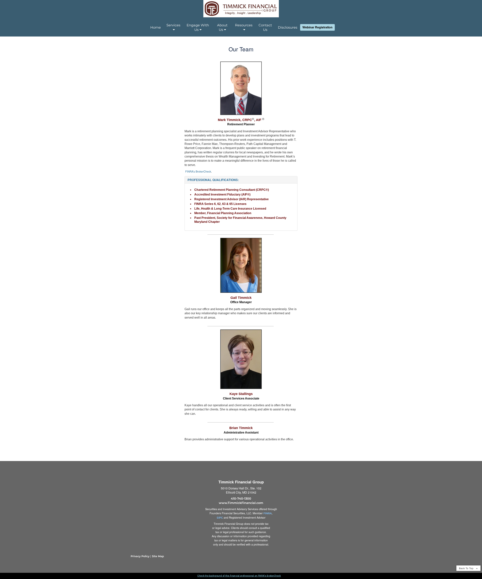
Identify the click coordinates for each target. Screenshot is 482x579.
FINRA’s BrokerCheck (198, 171)
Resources (243, 25)
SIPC (220, 517)
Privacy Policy (140, 556)
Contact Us (265, 27)
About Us (222, 27)
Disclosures (287, 27)
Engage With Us (198, 27)
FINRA (267, 513)
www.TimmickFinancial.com (241, 503)
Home (155, 27)
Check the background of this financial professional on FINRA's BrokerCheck (239, 575)
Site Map (158, 556)
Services (173, 25)
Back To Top (466, 568)
